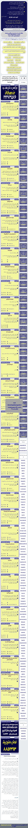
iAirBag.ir (23, 622)
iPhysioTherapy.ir (23, 718)
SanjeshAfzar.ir (23, 728)
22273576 (4, 669)
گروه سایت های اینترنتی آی (6, 825)
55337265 (4, 473)
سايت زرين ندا (8, 57)
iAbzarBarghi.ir (23, 629)
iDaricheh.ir (23, 684)
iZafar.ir (23, 598)
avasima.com (10, 651)
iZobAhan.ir (23, 601)
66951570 (4, 620)
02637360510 (5, 325)
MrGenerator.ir (23, 642)
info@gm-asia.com (11, 147)
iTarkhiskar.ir (23, 713)
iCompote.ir (23, 499)
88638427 (4, 147)
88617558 (4, 408)
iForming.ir (23, 572)
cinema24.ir (10, 194)
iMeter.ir (23, 546)
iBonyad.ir (23, 588)
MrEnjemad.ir (23, 611)
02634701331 (5, 439)
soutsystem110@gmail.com (12, 604)
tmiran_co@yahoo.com (11, 392)
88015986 (4, 145)
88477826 (4, 490)
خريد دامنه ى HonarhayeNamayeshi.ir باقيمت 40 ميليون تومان (15, 52)
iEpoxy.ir (23, 559)
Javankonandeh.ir (23, 606)
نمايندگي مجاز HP (14, 65)
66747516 (4, 131)
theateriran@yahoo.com (11, 539)
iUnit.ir (23, 515)
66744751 (4, 180)
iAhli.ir (23, 473)
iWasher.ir (23, 564)
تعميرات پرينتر (10, 59)
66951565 (4, 618)
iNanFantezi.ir (23, 562)
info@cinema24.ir (11, 196)
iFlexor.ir (23, 645)
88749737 (4, 390)
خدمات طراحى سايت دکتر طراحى (14, 44)
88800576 (4, 586)
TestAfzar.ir (23, 489)
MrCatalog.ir (23, 575)
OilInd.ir (23, 674)
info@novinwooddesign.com (12, 212)
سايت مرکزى (17, 59)
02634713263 (5, 441)
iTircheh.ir (23, 671)
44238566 (4, 343)
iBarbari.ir (23, 481)
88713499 (4, 294)
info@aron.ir (10, 424)
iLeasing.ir (23, 538)
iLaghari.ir (23, 708)
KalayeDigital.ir (23, 614)
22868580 (4, 194)
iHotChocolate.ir (23, 619)
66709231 (4, 522)
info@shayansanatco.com (12, 180)
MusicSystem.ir (23, 491)
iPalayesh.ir (23, 702)
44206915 (4, 341)
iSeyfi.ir (23, 695)
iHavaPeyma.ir (23, 530)
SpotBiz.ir (23, 556)
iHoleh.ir (23, 697)
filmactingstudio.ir (11, 308)
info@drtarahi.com (11, 687)
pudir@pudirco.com (11, 457)
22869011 (4, 196)
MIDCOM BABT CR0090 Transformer (14, 70)
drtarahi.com (10, 669)
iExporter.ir (23, 569)
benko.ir (9, 276)
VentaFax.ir (23, 687)
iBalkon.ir (23, 468)
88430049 (4, 457)
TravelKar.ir (23, 738)
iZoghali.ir (23, 567)
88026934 (4, 310)
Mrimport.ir (23, 700)
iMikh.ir (23, 483)
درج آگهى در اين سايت (8, 42)
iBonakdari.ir (23, 635)
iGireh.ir (23, 496)
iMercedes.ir (23, 658)
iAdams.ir (23, 504)
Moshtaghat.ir (23, 585)
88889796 (4, 243)
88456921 (4, 488)
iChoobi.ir (23, 650)
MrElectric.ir (23, 577)
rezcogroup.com (10, 145)
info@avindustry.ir (11, 490)
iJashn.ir (23, 509)
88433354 (4, 455)
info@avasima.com (11, 653)
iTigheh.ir (23, 465)
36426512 (4, 424)
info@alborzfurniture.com (12, 441)
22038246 (4, 555)
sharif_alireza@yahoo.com (12, 620)
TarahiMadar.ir (23, 661)
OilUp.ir (23, 512)
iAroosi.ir (23, 715)
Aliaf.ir (23, 470)
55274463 (4, 506)
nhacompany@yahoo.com (12, 555)
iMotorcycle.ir (23, 705)
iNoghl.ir (23, 679)
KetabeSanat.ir (23, 637)
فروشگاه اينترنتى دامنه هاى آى (14, 72)
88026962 (4, 308)
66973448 (4, 227)
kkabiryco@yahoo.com (11, 473)
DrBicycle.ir (23, 676)
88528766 (4, 687)
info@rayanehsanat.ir (11, 131)
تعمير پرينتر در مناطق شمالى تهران (14, 67)
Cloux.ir (23, 593)
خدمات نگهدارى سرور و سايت (14, 54)
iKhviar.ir (23, 580)
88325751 (4, 653)
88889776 (4, 245)
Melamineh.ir (23, 603)
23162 (4, 357)
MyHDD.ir (23, 494)
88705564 (4, 292)
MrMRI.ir (23, 632)
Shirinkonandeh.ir (23, 543)
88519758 (4, 114)
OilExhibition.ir (23, 533)
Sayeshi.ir (23, 528)
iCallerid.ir (23, 648)
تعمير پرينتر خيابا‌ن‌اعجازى (18, 57)
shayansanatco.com (11, 178)
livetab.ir (9, 292)
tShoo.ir (23, 507)
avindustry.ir (10, 488)
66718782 (4, 178)
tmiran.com (10, 390)
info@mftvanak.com (11, 245)
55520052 (4, 163)
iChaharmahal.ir (23, 554)
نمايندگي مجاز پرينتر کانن (9, 62)
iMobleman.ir (23, 692)
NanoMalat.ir (23, 590)
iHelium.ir (23, 653)
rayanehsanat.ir (10, 129)
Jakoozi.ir (23, 624)
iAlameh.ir (23, 689)
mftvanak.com (10, 243)
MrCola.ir (23, 616)
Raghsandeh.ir (23, 445)
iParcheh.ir (23, 582)
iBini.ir (23, 710)
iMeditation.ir (23, 517)
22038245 (4, 553)
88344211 (4, 651)
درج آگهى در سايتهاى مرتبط (19, 42)
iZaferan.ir (23, 478)
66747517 (4, 129)
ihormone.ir (23, 541)
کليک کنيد (16, 797)
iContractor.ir (23, 486)
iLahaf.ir (23, 640)
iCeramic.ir (23, 502)
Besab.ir (23, 525)
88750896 (4, 392)
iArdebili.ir (23, 733)
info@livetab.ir (10, 294)
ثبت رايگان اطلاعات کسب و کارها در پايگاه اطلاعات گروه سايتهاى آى (14, 48)
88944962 (4, 537)
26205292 (4, 276)
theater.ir (9, 537)
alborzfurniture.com (11, 439)
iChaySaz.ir (23, 551)
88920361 (4, 539)
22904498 (4, 212)
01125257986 (5, 374)
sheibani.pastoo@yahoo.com (12, 343)
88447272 (4, 635)
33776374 (4, 604)
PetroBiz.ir (23, 663)
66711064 (4, 571)
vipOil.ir (23, 627)
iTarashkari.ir (23, 666)
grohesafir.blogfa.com (11, 374)
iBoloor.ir (23, 460)
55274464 (4, 504)
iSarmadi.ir (23, 736)
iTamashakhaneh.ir (23, 450)
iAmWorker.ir (23, 520)
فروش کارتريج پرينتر (20, 62)
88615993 (4, 406)
